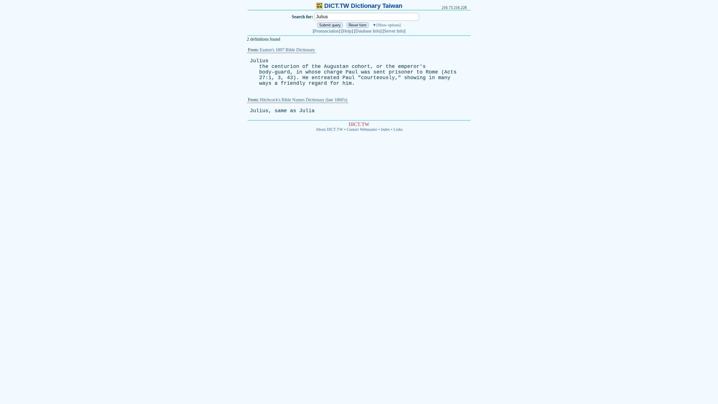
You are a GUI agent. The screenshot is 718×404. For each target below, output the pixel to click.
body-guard (274, 72)
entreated (325, 78)
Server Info (394, 31)
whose (313, 72)
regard (318, 83)
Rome (432, 72)
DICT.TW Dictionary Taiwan (363, 5)
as (293, 111)
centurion (285, 66)
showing (415, 78)
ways (265, 83)
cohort (361, 66)
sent (379, 72)
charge (333, 72)
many (444, 78)
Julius (259, 61)
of (305, 66)
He (305, 78)
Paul (352, 72)
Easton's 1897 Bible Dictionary (287, 49)
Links (397, 129)
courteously (378, 78)
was (365, 72)
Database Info (367, 31)
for (334, 83)
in (299, 72)
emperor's (412, 66)
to (419, 72)
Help (347, 31)
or (379, 66)
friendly (293, 83)
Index (385, 129)
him (347, 83)
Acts (450, 72)
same (281, 111)
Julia (307, 111)
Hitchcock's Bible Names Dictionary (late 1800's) (303, 99)
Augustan (336, 66)
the (263, 66)
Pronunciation (326, 31)
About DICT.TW (329, 129)
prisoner (401, 72)
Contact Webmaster (362, 129)
